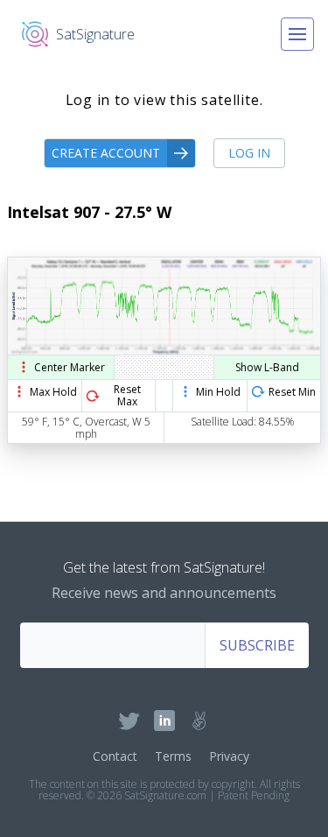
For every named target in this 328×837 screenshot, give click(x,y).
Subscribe (257, 645)
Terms (173, 756)
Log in (249, 152)
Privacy (229, 756)
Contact (115, 756)
